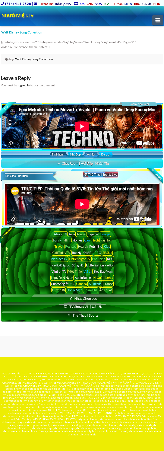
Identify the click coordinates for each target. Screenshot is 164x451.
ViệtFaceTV (59, 259)
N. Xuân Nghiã (103, 277)
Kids (107, 246)
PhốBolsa (98, 259)
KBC (110, 259)
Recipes (70, 246)
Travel (58, 246)
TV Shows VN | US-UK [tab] (85, 306)
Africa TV (60, 234)
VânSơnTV (58, 271)
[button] (157, 20)
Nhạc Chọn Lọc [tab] (85, 298)
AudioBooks (83, 277)
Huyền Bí (58, 290)
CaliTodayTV (61, 253)
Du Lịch (105, 154)
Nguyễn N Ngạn (62, 277)
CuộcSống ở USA (63, 284)
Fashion (106, 240)
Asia (72, 234)
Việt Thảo (75, 271)
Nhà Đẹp (75, 154)
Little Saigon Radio (99, 265)
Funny (57, 240)
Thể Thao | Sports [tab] (85, 315)
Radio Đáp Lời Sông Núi (67, 265)
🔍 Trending (157, 174)
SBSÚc (107, 253)
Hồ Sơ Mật (74, 290)
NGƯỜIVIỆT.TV (17, 15)
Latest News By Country (157, 271)
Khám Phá (90, 290)
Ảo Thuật (105, 290)
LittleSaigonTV (79, 259)
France (108, 284)
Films (67, 240)
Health (83, 246)
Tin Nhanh (58, 154)
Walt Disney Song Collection (34, 59)
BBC (97, 253)
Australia (95, 284)
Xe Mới (90, 154)
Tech (95, 240)
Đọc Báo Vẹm (103, 271)
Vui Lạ (87, 271)
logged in (24, 85)
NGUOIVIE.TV (35, 382)
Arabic (81, 234)
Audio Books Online (7, 261)
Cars (87, 240)
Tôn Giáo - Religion (16, 175)
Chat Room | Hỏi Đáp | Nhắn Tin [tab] (85, 163)
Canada (81, 284)
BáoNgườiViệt (82, 253)
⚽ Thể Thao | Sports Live (100, 174)
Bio (99, 246)
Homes (77, 240)
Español (93, 234)
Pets (92, 246)
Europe (105, 234)
